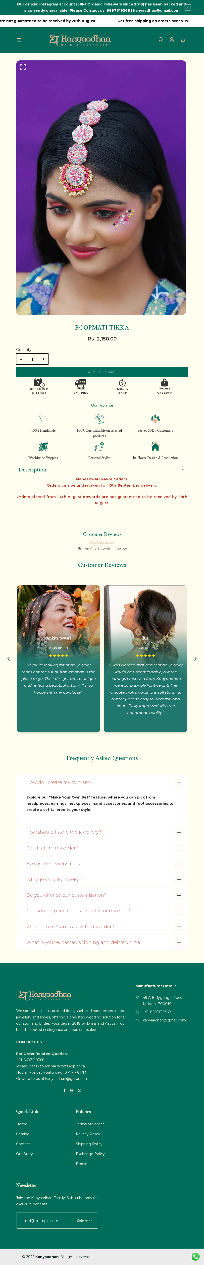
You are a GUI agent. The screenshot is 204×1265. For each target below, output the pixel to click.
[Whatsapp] (80, 1090)
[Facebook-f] (64, 1090)
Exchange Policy (90, 1154)
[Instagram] (72, 1090)
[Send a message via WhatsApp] (196, 1257)
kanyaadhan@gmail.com (66, 1078)
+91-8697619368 (30, 1060)
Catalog (23, 1134)
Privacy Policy (88, 1134)
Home (21, 1124)
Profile (81, 1164)
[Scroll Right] (195, 658)
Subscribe (84, 1220)
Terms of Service (90, 1124)
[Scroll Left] (8, 658)
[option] (102, 187)
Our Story (24, 1154)
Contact (23, 1144)
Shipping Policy (89, 1144)
